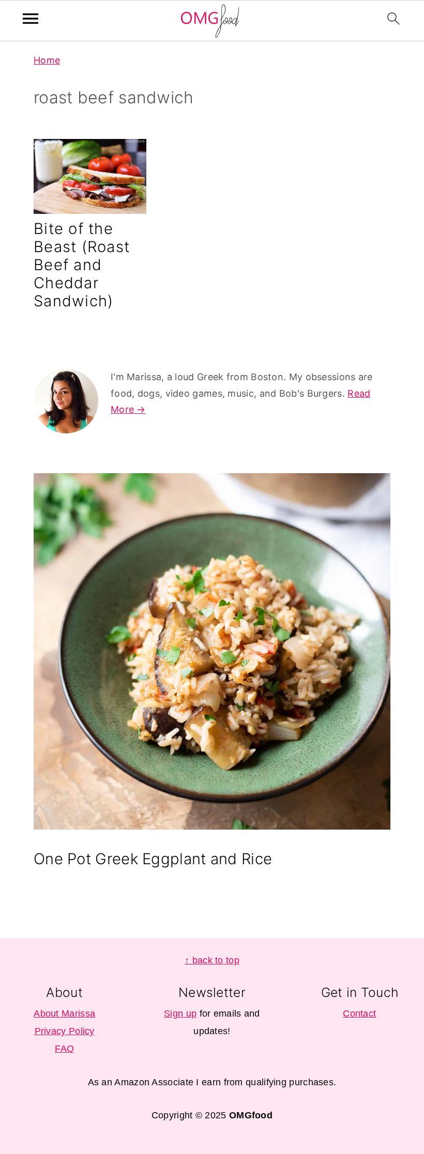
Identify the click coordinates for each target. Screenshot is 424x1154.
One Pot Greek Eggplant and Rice (153, 859)
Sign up (180, 1013)
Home (47, 60)
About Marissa (64, 1013)
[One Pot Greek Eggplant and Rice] (212, 654)
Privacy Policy (65, 1031)
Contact (359, 1013)
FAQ (64, 1048)
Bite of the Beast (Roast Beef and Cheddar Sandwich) (82, 265)
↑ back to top (212, 960)
